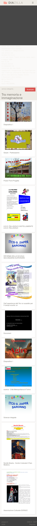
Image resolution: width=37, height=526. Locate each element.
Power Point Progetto (11, 180)
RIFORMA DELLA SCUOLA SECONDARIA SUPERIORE (14, 257)
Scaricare (30, 89)
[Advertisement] (18, 25)
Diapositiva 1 (8, 124)
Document (7, 333)
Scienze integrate (10, 417)
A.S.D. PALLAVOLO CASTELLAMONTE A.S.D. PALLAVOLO (18, 227)
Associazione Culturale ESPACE (16, 510)
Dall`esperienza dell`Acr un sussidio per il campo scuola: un (18, 304)
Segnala (32, 524)
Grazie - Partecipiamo (11, 152)
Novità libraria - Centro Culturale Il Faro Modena (18, 464)
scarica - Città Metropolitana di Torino (17, 389)
